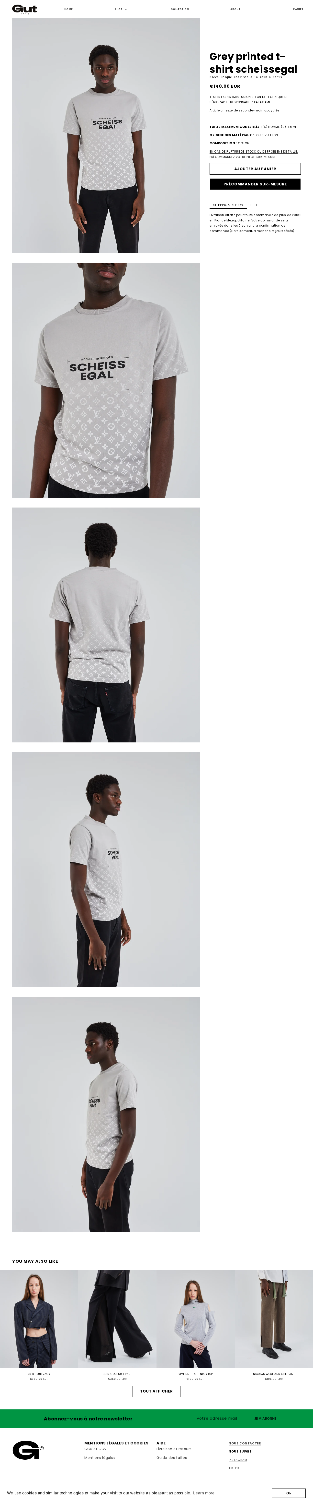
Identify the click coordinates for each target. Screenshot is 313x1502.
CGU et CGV (95, 1448)
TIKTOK (234, 1468)
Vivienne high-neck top (196, 1374)
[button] (121, 9)
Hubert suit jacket (39, 1374)
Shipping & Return (228, 205)
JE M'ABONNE (265, 1418)
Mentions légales (99, 1457)
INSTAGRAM (238, 1460)
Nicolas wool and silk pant (274, 1374)
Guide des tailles (171, 1457)
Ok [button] (288, 1493)
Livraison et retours (174, 1448)
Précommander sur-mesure (255, 184)
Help (254, 205)
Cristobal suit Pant (117, 1374)
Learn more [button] (203, 1493)
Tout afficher (156, 1391)
